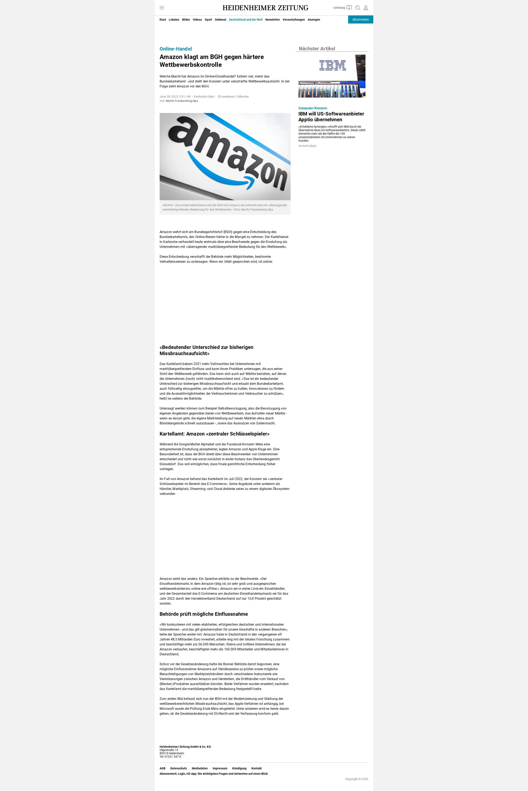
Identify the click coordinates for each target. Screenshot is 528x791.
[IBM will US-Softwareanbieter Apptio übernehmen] (331, 77)
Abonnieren (360, 19)
